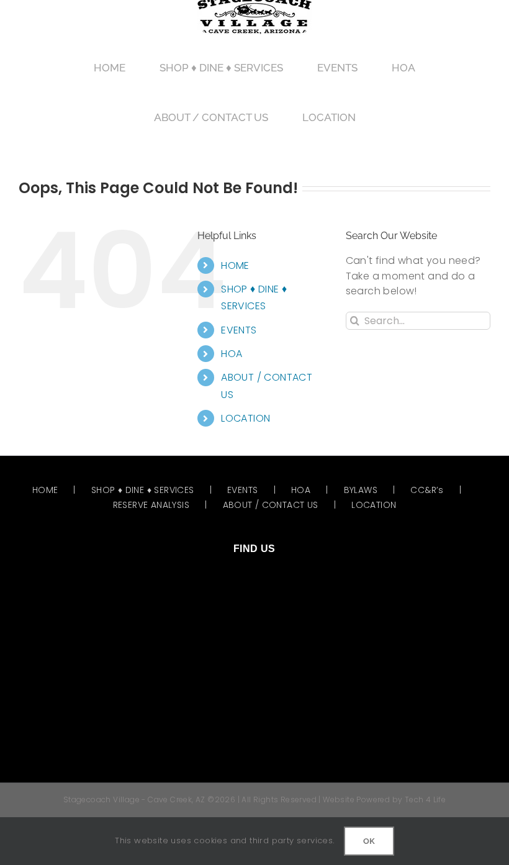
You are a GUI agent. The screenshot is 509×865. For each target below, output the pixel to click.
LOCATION (245, 418)
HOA (231, 353)
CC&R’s (426, 490)
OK (369, 841)
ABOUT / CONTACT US (270, 505)
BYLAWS (360, 490)
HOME (235, 265)
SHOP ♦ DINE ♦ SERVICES (142, 490)
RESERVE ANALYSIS (151, 505)
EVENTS (238, 330)
